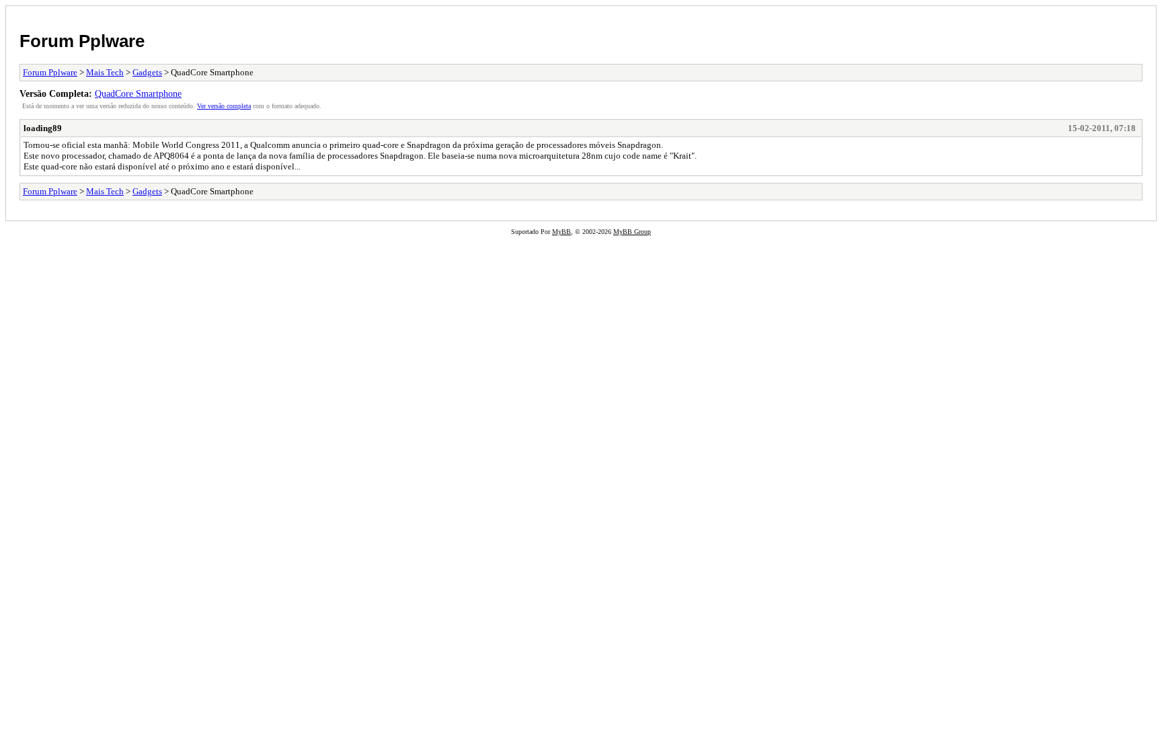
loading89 (43, 128)
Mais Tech (105, 72)
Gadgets (147, 72)
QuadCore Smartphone (138, 93)
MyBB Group (632, 231)
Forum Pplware (82, 41)
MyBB (561, 231)
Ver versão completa (224, 106)
